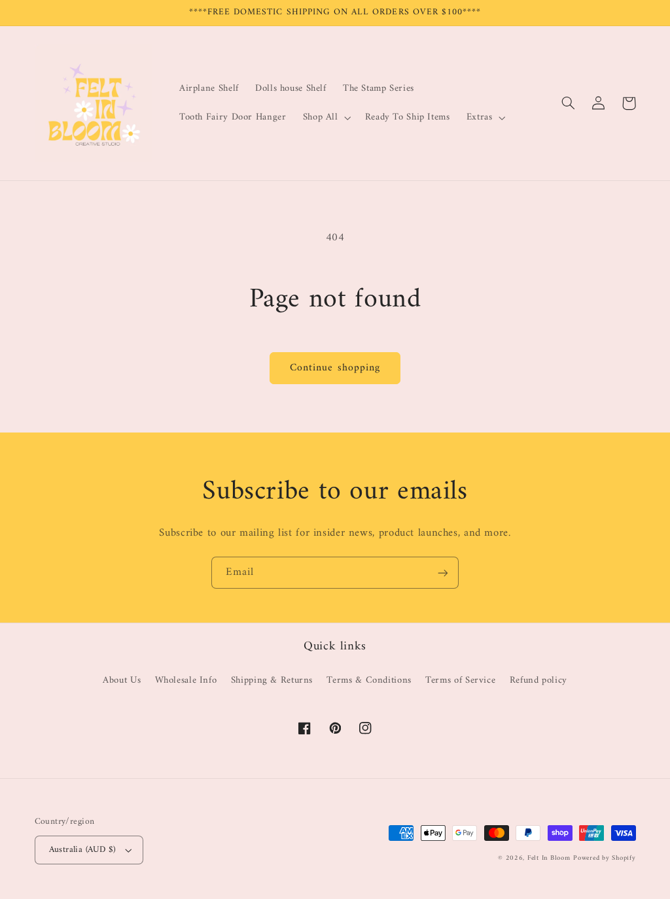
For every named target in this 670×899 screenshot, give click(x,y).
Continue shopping (335, 368)
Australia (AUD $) (82, 850)
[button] (325, 117)
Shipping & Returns (272, 680)
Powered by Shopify (604, 858)
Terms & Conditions (368, 680)
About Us (122, 680)
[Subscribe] (443, 573)
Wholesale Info (186, 680)
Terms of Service (460, 680)
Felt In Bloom (549, 858)
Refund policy (538, 680)
